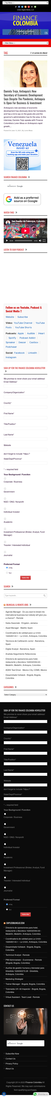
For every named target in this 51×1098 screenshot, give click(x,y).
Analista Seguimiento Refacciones (21, 653)
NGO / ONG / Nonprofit (14, 501)
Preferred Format (12, 564)
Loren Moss (28, 130)
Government (9, 491)
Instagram (11, 357)
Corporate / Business (13, 481)
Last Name (9, 434)
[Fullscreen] (44, 240)
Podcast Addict (28, 338)
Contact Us (10, 1058)
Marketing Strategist (14, 979)
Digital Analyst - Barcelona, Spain (20, 648)
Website (10, 317)
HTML (11, 568)
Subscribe (22, 317)
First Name (9, 413)
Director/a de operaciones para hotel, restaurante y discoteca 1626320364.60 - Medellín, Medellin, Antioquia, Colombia (23, 662)
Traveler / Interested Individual (17, 545)
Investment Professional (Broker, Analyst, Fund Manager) (24, 533)
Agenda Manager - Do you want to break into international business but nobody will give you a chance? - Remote (26, 614)
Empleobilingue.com (15, 923)
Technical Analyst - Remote (18, 954)
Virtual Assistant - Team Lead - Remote (23, 997)
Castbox (33, 342)
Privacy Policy (12, 1063)
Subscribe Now (12, 1053)
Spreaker (10, 342)
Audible (31, 333)
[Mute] (40, 240)
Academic (8, 521)
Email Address (10, 381)
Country (7, 402)
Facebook (19, 353)
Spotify (12, 338)
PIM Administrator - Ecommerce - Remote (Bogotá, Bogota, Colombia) (24, 961)
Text (10, 573)
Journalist (8, 555)
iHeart (41, 333)
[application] (25, 230)
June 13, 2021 (16, 130)
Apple (21, 333)
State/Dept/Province (13, 458)
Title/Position (10, 424)
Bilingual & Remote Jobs (17, 604)
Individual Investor (12, 511)
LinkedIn (32, 353)
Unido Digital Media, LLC (25, 10)
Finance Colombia (34, 1082)
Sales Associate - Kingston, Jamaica (22, 623)
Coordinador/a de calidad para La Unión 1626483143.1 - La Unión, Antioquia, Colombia (26, 634)
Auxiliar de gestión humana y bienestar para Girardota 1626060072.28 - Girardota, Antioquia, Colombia (25, 971)
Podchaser (11, 347)
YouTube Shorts (23, 327)
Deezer (22, 342)
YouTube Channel (23, 323)
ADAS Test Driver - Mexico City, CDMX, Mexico (26, 669)
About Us (10, 1068)
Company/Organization (14, 392)
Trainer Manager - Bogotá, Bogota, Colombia (25, 983)
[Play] (7, 240)
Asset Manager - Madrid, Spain (19, 627)
